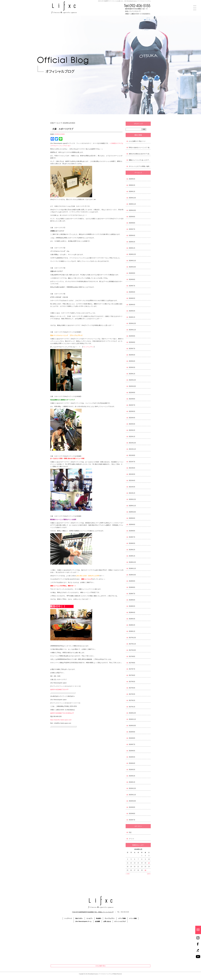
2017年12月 (132, 637)
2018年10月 (132, 575)
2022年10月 (132, 386)
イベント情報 (133, 918)
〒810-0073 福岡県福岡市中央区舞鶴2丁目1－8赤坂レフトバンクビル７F (92, 912)
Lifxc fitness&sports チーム (83, 921)
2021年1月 (132, 493)
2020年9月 (132, 518)
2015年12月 (132, 788)
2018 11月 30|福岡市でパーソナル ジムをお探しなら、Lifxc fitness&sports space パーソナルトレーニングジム (124, 1)
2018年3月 (132, 619)
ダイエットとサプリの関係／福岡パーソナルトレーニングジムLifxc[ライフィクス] (140, 166)
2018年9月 (132, 581)
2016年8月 (132, 738)
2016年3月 (132, 769)
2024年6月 (132, 292)
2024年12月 (132, 254)
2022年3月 (132, 424)
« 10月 (127, 874)
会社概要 (97, 921)
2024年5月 (132, 298)
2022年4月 (132, 417)
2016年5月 (132, 757)
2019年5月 (132, 543)
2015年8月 (132, 813)
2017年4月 (132, 688)
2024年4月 (132, 304)
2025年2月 (132, 242)
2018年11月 (132, 568)
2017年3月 (132, 694)
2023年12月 (132, 323)
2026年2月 (132, 185)
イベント (131, 838)
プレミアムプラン (88, 347)
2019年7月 (132, 537)
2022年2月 (132, 430)
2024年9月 (132, 273)
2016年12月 (132, 713)
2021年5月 (132, 474)
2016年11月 (132, 719)
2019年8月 (132, 531)
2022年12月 (132, 380)
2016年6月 (132, 750)
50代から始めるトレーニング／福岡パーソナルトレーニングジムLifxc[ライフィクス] (140, 147)
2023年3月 (132, 367)
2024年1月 (132, 317)
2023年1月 (132, 373)
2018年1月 (132, 631)
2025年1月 (132, 248)
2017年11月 (132, 644)
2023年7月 (132, 348)
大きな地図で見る (100, 966)
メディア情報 (122, 918)
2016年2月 (132, 776)
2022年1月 (132, 436)
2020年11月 (132, 505)
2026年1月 (132, 191)
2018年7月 (132, 593)
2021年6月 (132, 468)
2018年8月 (132, 587)
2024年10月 (132, 267)
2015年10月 (132, 801)
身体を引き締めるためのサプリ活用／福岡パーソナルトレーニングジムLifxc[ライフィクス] (140, 154)
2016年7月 (132, 744)
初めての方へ (79, 918)
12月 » (149, 874)
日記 (130, 832)
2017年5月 (132, 681)
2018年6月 (132, 600)
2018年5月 (132, 606)
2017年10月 (132, 650)
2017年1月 (132, 706)
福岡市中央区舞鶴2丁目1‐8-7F (59, 689)
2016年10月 (132, 725)
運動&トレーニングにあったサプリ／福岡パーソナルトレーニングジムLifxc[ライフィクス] (140, 160)
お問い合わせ (107, 921)
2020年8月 (132, 524)
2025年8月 (132, 223)
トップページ (68, 918)
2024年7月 (132, 286)
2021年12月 (132, 443)
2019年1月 (132, 556)
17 (149, 863)
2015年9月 (132, 807)
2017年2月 (132, 700)
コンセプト (89, 918)
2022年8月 (132, 399)
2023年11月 (132, 329)
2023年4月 (132, 361)
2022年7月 (132, 405)
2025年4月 (132, 235)
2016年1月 (132, 782)
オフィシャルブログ (120, 921)
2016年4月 (132, 763)
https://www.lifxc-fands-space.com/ (61, 720)
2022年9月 (132, 392)
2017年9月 (132, 656)
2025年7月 (132, 229)
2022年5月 (132, 411)
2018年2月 (132, 625)
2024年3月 (132, 311)
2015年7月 (132, 820)
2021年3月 (132, 487)
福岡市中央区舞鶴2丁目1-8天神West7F (62, 713)
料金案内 (98, 918)
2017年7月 (132, 669)
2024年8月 (132, 279)
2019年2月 (132, 549)
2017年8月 (132, 663)
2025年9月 (132, 216)
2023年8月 (132, 342)
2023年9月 (132, 336)
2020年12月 (132, 499)
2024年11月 (132, 260)
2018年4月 (132, 612)
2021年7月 (132, 461)
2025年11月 (132, 204)
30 (145, 870)
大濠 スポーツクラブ (62, 129)
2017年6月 (132, 675)
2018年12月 (132, 562)
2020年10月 (132, 512)
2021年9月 (132, 455)
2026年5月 (132, 179)
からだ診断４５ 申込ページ (137, 141)
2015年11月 (132, 794)
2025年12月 (132, 198)
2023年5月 (132, 355)
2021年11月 (132, 449)
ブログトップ (138, 124)
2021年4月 (132, 480)
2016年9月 (132, 732)
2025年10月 (132, 210)
